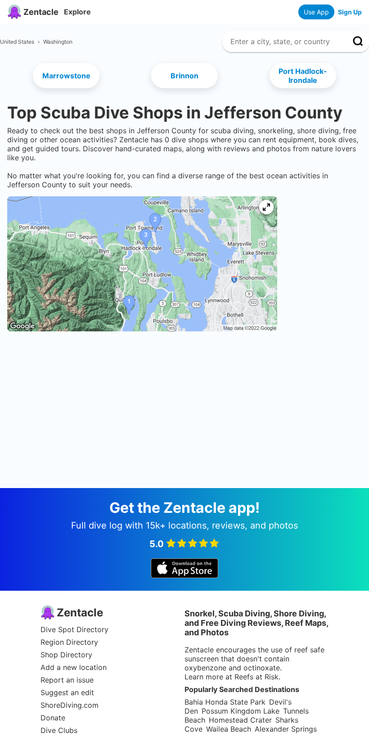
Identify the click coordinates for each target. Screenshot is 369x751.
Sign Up (350, 12)
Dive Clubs (58, 730)
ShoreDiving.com (69, 705)
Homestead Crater (240, 719)
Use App (316, 12)
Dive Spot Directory (74, 629)
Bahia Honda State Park (225, 701)
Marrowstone (66, 75)
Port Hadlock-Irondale (303, 76)
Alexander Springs (286, 728)
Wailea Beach (228, 728)
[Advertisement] (184, 368)
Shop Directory (66, 654)
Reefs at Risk (256, 676)
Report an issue (67, 679)
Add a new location (73, 667)
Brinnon (184, 75)
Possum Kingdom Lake (240, 710)
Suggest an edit (67, 692)
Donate (52, 717)
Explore (77, 11)
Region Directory (69, 642)
